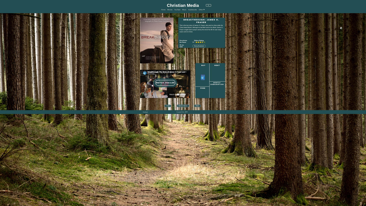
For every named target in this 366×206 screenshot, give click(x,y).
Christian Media (183, 5)
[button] (202, 9)
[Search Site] (208, 5)
